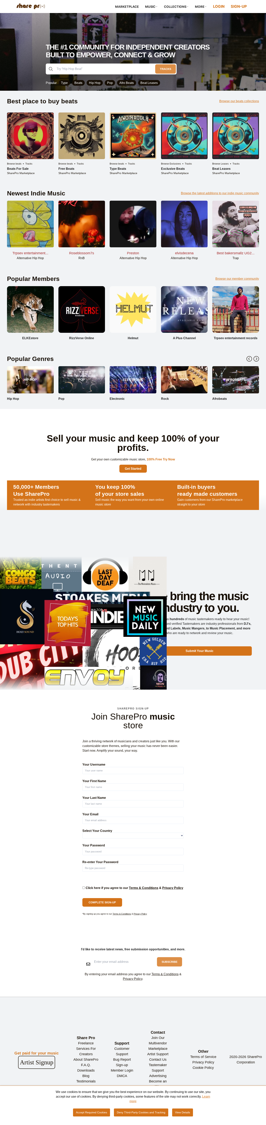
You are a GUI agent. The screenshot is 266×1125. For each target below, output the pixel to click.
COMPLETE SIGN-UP (102, 902)
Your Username (93, 764)
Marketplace (127, 7)
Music (150, 7)
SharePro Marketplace (21, 173)
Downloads (86, 1070)
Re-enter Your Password (100, 862)
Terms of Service (203, 1057)
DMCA (122, 1076)
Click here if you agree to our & (134, 888)
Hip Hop (94, 83)
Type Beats (118, 168)
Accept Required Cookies (91, 1112)
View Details (182, 1112)
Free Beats (66, 168)
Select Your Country (97, 830)
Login (219, 6)
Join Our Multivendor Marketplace (157, 1043)
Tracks (165, 69)
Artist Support (157, 1054)
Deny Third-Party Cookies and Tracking (141, 1112)
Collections (175, 7)
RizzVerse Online (81, 338)
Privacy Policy (203, 1062)
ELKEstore (30, 338)
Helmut (133, 338)
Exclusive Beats (173, 168)
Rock (165, 398)
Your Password (93, 845)
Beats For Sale (18, 168)
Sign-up (239, 6)
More (199, 7)
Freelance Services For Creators (86, 1048)
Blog (85, 1076)
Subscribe (169, 961)
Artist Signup (36, 1062)
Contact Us (157, 1059)
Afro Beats (126, 83)
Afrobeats (219, 398)
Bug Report (122, 1059)
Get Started (133, 468)
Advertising (157, 1076)
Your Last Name (94, 797)
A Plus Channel (184, 338)
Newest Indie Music (36, 193)
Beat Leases (149, 83)
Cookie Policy (203, 1068)
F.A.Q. (86, 1065)
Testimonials (86, 1081)
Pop (110, 83)
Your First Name (94, 781)
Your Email (90, 814)
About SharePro (85, 1059)
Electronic (117, 398)
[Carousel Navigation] (253, 359)
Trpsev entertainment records (235, 338)
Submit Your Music (199, 651)
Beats (78, 83)
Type (64, 83)
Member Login (122, 1070)
